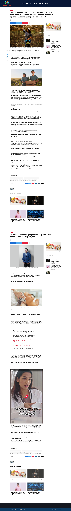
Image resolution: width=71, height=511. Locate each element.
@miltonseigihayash (15, 328)
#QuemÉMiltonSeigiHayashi (27, 339)
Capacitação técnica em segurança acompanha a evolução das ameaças (33, 220)
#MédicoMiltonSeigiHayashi (17, 341)
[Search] (68, 3)
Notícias (31, 3)
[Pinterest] (7, 58)
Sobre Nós (47, 3)
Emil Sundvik (17, 187)
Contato (53, 509)
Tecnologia (41, 3)
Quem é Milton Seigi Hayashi (27, 453)
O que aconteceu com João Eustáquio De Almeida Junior (28, 179)
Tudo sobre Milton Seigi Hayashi (36, 453)
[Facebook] (7, 53)
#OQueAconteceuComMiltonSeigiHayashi (19, 340)
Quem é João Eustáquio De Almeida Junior (16, 180)
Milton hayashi (12, 452)
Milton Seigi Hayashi (28, 452)
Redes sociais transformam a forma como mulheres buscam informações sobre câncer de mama (18, 220)
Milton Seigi (23, 452)
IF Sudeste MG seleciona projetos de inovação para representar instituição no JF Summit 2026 (55, 52)
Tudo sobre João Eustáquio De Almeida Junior (29, 180)
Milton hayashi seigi (18, 452)
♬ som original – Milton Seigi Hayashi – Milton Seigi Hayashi (22, 345)
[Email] (7, 60)
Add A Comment (26, 225)
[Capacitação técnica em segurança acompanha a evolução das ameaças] (35, 214)
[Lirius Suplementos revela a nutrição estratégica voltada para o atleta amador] (18, 200)
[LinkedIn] (7, 56)
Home (23, 3)
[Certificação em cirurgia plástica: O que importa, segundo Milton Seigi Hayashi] (27, 256)
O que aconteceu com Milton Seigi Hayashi (16, 453)
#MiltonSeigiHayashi (18, 339)
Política (35, 3)
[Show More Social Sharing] (29, 23)
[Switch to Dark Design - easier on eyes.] (69, 3)
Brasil (27, 3)
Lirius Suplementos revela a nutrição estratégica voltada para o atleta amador (17, 206)
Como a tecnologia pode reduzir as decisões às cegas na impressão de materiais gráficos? (35, 206)
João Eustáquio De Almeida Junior (15, 179)
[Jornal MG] (7, 3)
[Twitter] (7, 55)
